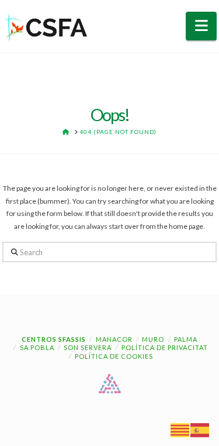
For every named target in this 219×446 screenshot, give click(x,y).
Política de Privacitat (164, 347)
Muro (153, 339)
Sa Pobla (37, 347)
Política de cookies (114, 356)
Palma (185, 339)
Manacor (114, 339)
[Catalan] (180, 429)
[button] (201, 26)
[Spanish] (200, 429)
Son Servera (88, 347)
